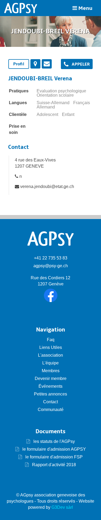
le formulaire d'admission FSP (53, 457)
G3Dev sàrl (62, 507)
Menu (84, 8)
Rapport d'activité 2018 (53, 464)
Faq (50, 339)
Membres (51, 370)
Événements (50, 386)
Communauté (51, 409)
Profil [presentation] (18, 64)
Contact (50, 402)
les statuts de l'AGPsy (53, 441)
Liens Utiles (50, 347)
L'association (50, 355)
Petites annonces (50, 394)
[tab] (18, 64)
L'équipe (50, 363)
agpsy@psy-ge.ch (50, 265)
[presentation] (35, 64)
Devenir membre (51, 378)
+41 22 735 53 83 (50, 258)
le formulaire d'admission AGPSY (53, 449)
